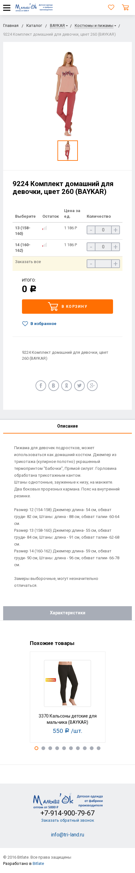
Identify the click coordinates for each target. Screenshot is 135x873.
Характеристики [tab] (67, 612)
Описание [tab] (67, 426)
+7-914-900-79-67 (67, 813)
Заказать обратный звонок (67, 820)
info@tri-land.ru (67, 835)
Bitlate (38, 863)
